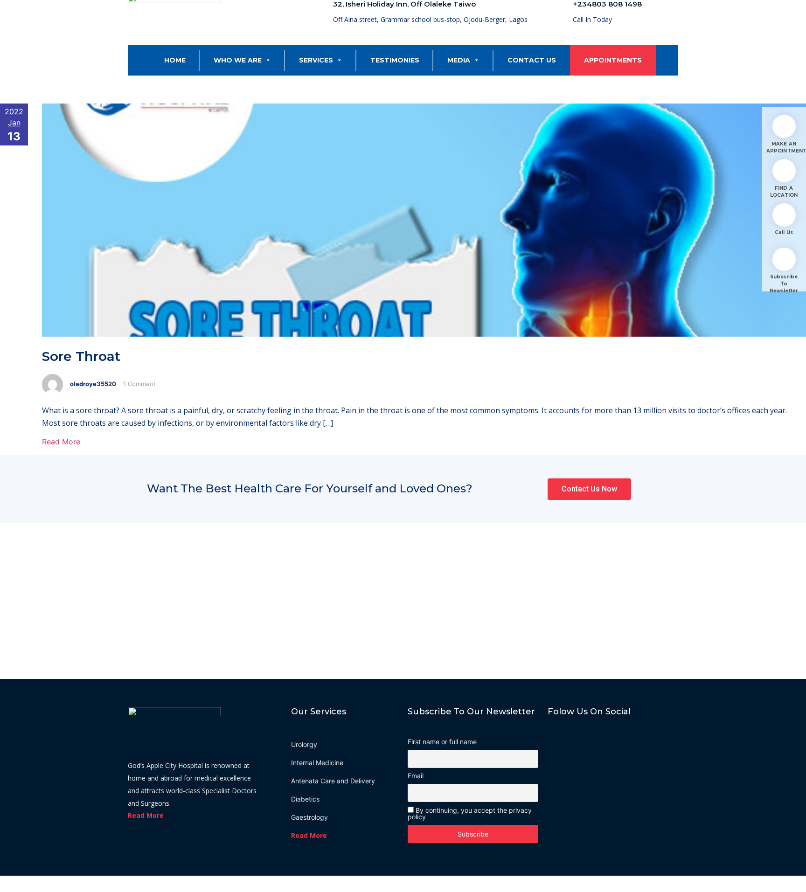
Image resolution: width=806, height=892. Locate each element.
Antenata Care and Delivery (333, 781)
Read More (61, 441)
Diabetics (305, 799)
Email (416, 776)
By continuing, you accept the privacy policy (470, 813)
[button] (266, 60)
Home (175, 60)
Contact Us (531, 60)
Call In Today (592, 19)
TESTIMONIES (394, 60)
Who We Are (238, 60)
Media (458, 60)
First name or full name (442, 742)
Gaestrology (309, 817)
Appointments (613, 60)
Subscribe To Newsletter (784, 284)
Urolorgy (304, 744)
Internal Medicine (317, 763)
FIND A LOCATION (784, 191)
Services (316, 60)
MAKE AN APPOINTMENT (783, 147)
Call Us (784, 232)
